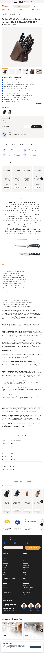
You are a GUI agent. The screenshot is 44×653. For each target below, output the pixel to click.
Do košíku (36, 126)
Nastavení (5, 650)
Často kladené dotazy (27, 580)
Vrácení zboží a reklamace (9, 578)
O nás (24, 594)
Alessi (24, 558)
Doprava (5, 583)
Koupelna (5, 567)
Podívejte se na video (13, 135)
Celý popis (38, 103)
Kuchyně (5, 556)
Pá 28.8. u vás (5, 118)
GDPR (4, 589)
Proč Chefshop (26, 583)
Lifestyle (5, 569)
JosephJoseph (26, 567)
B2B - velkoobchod (27, 592)
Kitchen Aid (25, 563)
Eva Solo (24, 574)
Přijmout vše (35, 646)
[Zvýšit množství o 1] (28, 126)
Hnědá (11, 453)
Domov (5, 572)
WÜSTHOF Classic (14, 463)
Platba (4, 585)
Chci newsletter (33, 547)
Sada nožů (12, 459)
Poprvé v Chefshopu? (27, 589)
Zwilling (24, 569)
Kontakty (5, 587)
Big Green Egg (26, 565)
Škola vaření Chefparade (28, 585)
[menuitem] (3, 10)
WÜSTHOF (12, 466)
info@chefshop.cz (9, 608)
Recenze (24, 578)
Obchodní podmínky (7, 592)
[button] (6, 509)
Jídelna (5, 558)
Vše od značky (37, 163)
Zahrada (5, 565)
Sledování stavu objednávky (29, 587)
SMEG (24, 560)
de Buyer (25, 572)
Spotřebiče (5, 563)
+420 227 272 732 (9, 604)
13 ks (11, 456)
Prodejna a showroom (8, 580)
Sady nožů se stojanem (15, 440)
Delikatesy (5, 560)
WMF (24, 556)
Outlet (4, 574)
